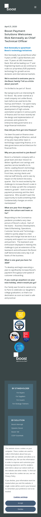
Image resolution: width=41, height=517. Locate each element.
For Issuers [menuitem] (20, 400)
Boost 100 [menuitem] (15, 432)
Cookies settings (21, 497)
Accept (20, 503)
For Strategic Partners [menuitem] (20, 404)
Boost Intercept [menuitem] (17, 424)
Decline (20, 509)
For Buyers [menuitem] (21, 393)
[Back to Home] (10, 7)
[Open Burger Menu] (35, 7)
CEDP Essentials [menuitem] (17, 435)
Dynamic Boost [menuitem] (17, 428)
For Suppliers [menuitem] (20, 396)
